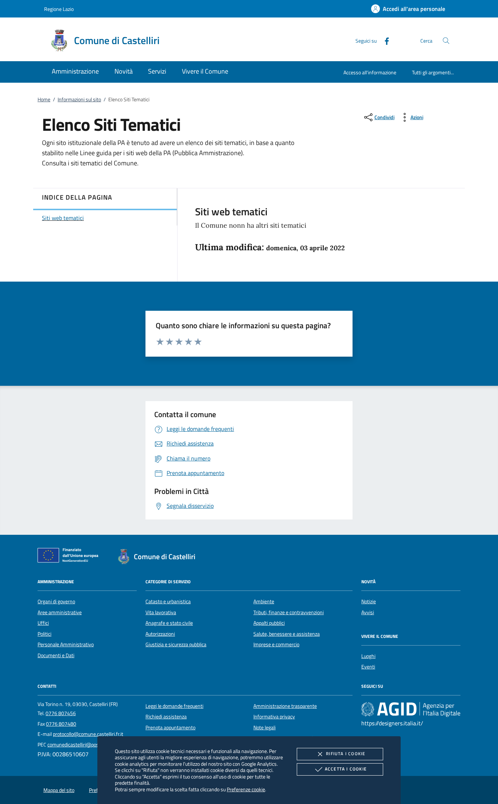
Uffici (43, 623)
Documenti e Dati (56, 655)
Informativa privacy (274, 717)
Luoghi (368, 656)
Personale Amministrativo (66, 644)
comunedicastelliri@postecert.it (81, 745)
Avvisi (367, 612)
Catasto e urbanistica (168, 601)
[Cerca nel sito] (446, 40)
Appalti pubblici (269, 623)
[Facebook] (384, 40)
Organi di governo (56, 601)
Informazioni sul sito (79, 99)
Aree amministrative (60, 612)
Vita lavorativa (160, 612)
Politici (44, 634)
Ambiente (263, 601)
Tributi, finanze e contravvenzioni (288, 612)
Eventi (368, 667)
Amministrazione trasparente (285, 706)
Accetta (346, 768)
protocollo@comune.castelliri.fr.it (88, 734)
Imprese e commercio (276, 644)
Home (44, 99)
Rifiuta (345, 753)
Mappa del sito (58, 790)
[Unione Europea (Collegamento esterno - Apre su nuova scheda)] (70, 556)
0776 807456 (61, 713)
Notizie (368, 601)
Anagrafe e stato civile (169, 623)
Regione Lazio (59, 9)
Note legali (264, 727)
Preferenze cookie (246, 789)
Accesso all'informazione (369, 72)
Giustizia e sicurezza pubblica (175, 644)
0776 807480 (61, 724)
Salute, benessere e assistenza (286, 634)
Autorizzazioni (160, 634)
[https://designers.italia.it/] (410, 709)
